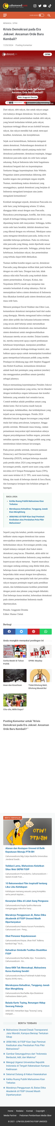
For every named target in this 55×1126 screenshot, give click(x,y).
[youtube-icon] (45, 6)
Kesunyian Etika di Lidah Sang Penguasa (26, 901)
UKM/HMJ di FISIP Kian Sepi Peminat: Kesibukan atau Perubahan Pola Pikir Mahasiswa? (27, 519)
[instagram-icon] (35, 6)
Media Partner (10, 1115)
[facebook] (9, 632)
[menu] (6, 15)
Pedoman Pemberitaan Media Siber (35, 1115)
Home (10, 1111)
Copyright (40, 1111)
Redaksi (19, 1111)
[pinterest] (34, 632)
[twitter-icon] (40, 6)
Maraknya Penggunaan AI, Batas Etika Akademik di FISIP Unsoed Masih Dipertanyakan (25, 918)
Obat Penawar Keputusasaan (20, 936)
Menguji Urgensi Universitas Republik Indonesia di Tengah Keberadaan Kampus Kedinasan (27, 1066)
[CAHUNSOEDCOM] (15, 6)
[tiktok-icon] (50, 6)
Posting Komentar (24, 45)
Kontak (29, 1111)
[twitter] (21, 632)
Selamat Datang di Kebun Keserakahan (26, 1074)
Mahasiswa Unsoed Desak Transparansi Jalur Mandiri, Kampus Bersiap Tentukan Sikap (27, 1033)
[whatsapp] (46, 632)
